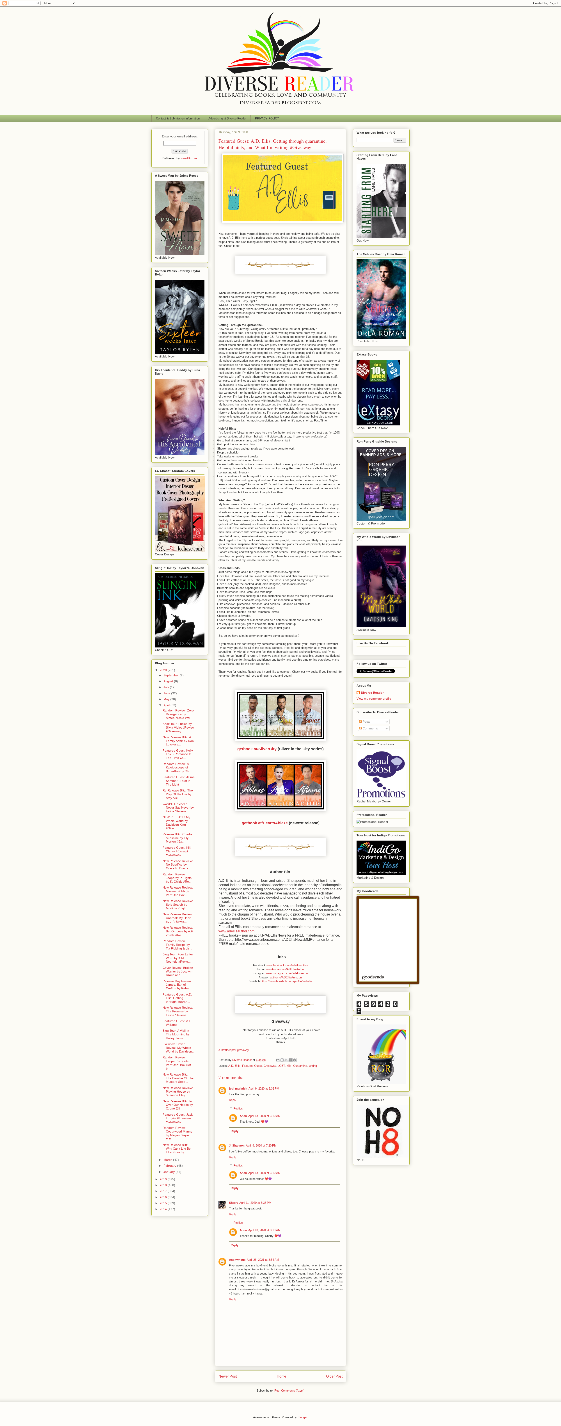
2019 (164, 1179)
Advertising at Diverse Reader (227, 118)
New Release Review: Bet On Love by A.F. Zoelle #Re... (178, 931)
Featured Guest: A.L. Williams (177, 1022)
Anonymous (237, 1259)
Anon (243, 1116)
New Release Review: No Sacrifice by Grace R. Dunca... (178, 864)
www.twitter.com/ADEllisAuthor (285, 969)
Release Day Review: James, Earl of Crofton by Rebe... (177, 984)
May (166, 699)
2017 (164, 1191)
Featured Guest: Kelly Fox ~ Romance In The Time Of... (178, 754)
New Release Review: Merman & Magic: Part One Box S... (178, 891)
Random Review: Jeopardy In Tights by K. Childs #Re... (177, 878)
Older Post (334, 1376)
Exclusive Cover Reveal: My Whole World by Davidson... (179, 1047)
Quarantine (300, 1065)
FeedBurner (189, 158)
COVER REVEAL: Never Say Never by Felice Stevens (178, 807)
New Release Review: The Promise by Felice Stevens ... (178, 1011)
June (167, 693)
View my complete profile (374, 698)
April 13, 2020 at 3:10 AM (264, 1116)
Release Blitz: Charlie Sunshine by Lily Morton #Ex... (177, 837)
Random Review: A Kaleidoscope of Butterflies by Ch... (177, 767)
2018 (164, 1185)
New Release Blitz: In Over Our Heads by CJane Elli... (178, 1104)
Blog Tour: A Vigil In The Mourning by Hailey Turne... (176, 1034)
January (169, 1172)
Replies (238, 1108)
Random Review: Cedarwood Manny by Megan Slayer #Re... (177, 1133)
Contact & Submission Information (178, 118)
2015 (164, 1203)
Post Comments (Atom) (289, 1390)
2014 (164, 1209)
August (168, 681)
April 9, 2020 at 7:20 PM (261, 1145)
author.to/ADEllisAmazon (286, 977)
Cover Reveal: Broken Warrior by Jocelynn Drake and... (178, 971)
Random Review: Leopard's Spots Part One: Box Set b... (177, 1063)
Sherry (233, 1202)
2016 (164, 1197)
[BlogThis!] (282, 1060)
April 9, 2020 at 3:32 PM (264, 1088)
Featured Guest (252, 1065)
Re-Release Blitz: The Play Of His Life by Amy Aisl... (178, 794)
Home (281, 1376)
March (168, 1159)
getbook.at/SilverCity (257, 749)
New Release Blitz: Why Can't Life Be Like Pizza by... (177, 1148)
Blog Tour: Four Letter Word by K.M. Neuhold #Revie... (178, 958)
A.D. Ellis (234, 1065)
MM (289, 1065)
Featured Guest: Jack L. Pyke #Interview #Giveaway (178, 1118)
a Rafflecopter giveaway (233, 1050)
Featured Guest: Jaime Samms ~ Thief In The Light (179, 780)
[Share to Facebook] (290, 1060)
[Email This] (278, 1060)
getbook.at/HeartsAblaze (265, 823)
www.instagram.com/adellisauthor (287, 973)
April (166, 705)
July (166, 687)
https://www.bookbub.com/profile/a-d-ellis (286, 981)
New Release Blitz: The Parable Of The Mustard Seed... (178, 1078)
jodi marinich (238, 1088)
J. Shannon (237, 1145)
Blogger (302, 1417)
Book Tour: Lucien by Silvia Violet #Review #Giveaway (178, 727)
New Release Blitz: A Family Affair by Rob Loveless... (178, 740)
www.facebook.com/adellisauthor (287, 965)
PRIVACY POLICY (267, 118)
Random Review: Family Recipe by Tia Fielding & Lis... (177, 944)
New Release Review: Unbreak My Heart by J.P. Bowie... (178, 917)
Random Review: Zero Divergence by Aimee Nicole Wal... (178, 714)
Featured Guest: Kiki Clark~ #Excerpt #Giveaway (177, 851)
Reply (232, 1100)
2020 (164, 670)
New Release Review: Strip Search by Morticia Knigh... (178, 904)
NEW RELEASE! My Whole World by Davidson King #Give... (176, 822)
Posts (366, 721)
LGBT (281, 1065)
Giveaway (270, 1065)
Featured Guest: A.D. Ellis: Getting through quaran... (177, 998)
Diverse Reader (372, 692)
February (170, 1165)
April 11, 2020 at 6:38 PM (255, 1202)
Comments (370, 728)
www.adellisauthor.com (236, 931)
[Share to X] (286, 1060)
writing (313, 1065)
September (171, 675)
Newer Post (227, 1376)
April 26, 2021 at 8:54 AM (263, 1259)
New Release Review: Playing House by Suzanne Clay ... (178, 1091)
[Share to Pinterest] (294, 1060)
